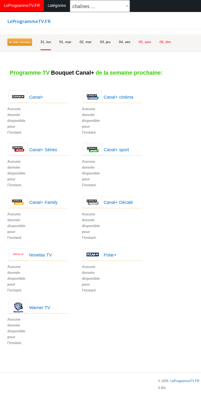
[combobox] (100, 6)
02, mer (86, 42)
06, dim (165, 42)
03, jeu (105, 42)
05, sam (145, 42)
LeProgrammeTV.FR (22, 5)
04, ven (124, 42)
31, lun (45, 42)
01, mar (65, 42)
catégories (57, 5)
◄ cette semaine (20, 42)
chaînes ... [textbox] (83, 6)
